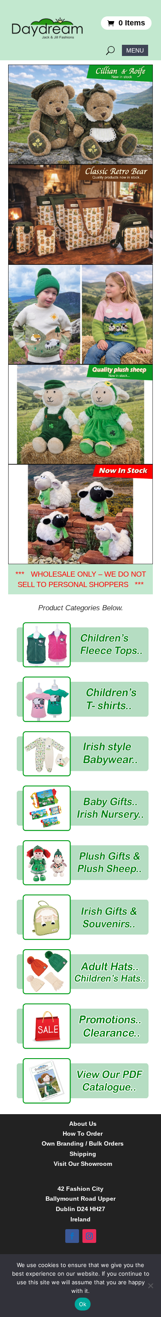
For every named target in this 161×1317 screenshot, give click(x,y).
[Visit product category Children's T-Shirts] (82, 699)
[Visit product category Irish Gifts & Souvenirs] (82, 917)
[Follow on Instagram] (89, 1236)
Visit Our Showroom (83, 1164)
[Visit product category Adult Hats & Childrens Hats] (82, 971)
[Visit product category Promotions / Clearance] (82, 1026)
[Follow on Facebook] (72, 1236)
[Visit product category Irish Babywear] (82, 754)
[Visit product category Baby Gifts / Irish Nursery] (82, 808)
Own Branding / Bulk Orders (83, 1143)
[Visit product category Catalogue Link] (82, 1080)
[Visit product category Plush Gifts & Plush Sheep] (82, 863)
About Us (83, 1124)
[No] (150, 1285)
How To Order (83, 1134)
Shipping (83, 1154)
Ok (83, 1304)
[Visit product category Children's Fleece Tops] (82, 645)
